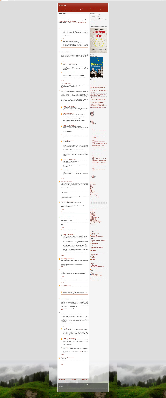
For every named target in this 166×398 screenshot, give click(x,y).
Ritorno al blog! (93, 257)
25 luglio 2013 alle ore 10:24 (71, 234)
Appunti (92, 269)
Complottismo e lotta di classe (95, 233)
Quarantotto (64, 40)
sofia (60, 390)
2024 (92, 111)
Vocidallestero (93, 256)
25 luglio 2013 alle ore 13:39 (69, 328)
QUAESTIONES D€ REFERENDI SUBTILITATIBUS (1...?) (98, 107)
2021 (92, 113)
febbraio (93, 176)
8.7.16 (91, 189)
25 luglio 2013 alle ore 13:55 (72, 291)
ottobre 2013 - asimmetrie (93, 224)
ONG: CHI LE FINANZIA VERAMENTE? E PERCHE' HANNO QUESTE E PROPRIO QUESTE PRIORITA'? (98, 85)
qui (63, 137)
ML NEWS (92, 262)
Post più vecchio (85, 379)
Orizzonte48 (63, 5)
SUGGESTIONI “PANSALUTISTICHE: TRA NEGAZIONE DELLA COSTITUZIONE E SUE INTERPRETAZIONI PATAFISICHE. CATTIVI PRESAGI (98, 102)
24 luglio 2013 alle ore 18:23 (68, 181)
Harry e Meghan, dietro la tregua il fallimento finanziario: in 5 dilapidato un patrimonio (98, 254)
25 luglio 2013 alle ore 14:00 (72, 338)
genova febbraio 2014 (93, 215)
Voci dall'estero (93, 250)
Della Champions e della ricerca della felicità (96, 272)
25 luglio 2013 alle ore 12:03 (70, 140)
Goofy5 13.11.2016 (93, 184)
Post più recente (62, 379)
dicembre (93, 123)
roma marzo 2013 (92, 225)
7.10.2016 (91, 186)
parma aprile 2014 (92, 211)
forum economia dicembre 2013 (94, 220)
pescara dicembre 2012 (93, 226)
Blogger (88, 384)
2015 (92, 120)
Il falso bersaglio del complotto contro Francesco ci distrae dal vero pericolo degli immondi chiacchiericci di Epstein (98, 237)
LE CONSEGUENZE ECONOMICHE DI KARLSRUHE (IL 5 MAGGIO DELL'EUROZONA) (98, 100)
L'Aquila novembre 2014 (93, 195)
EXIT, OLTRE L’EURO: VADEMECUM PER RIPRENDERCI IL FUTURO (96, 275)
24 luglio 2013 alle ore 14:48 (72, 63)
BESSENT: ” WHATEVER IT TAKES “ (96, 230)
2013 (92, 122)
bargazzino (62, 90)
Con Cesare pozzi (92, 223)
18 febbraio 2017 (92, 182)
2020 (92, 114)
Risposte (63, 38)
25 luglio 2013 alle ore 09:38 (70, 113)
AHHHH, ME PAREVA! (95, 138)
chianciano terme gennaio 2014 (94, 217)
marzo (93, 175)
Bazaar (60, 387)
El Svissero (64, 347)
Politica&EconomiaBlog (94, 243)
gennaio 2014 (92, 216)
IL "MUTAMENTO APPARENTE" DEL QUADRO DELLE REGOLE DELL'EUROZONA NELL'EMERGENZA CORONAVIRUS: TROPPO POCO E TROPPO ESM (97, 88)
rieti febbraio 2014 (92, 210)
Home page (73, 379)
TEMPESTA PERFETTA (94, 274)
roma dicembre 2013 (93, 218)
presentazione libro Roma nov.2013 (95, 222)
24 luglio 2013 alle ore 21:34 (70, 201)
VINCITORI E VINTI (94, 265)
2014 (92, 121)
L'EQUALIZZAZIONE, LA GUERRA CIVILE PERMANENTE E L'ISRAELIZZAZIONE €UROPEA (98, 97)
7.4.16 (91, 188)
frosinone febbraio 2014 (93, 214)
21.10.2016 (91, 187)
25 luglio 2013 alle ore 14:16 (70, 347)
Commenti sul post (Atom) (64, 381)
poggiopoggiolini (63, 201)
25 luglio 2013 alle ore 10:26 (70, 258)
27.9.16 (91, 185)
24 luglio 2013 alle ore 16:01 (67, 83)
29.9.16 (91, 190)
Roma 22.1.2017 (92, 183)
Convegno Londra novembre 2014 (95, 196)
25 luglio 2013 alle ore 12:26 (67, 285)
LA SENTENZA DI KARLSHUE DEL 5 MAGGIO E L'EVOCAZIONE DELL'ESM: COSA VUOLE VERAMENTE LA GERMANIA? (98, 105)
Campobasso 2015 (93, 194)
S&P (80, 329)
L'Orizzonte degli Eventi (94, 235)
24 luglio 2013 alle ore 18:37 (72, 106)
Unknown (64, 113)
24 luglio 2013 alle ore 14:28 (72, 40)
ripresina (80, 351)
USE (71, 323)
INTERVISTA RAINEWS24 (93, 209)
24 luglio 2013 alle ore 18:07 (68, 90)
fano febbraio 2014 (93, 213)
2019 (92, 115)
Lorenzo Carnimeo (63, 258)
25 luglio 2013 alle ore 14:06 (72, 159)
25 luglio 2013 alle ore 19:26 (70, 357)
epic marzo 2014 (92, 212)
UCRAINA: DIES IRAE (93, 92)
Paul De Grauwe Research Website (96, 280)
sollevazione (93, 259)
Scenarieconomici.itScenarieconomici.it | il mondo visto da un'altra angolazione (97, 278)
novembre (93, 124)
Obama (75, 286)
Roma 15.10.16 (92, 191)
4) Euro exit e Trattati (93, 24)
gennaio (93, 177)
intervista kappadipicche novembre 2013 (95, 221)
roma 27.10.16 (92, 192)
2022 (92, 112)
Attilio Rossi (64, 234)
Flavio (62, 285)
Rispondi (62, 80)
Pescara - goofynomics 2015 (94, 193)
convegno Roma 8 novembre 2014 (95, 197)
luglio (93, 129)
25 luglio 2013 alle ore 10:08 (72, 125)
